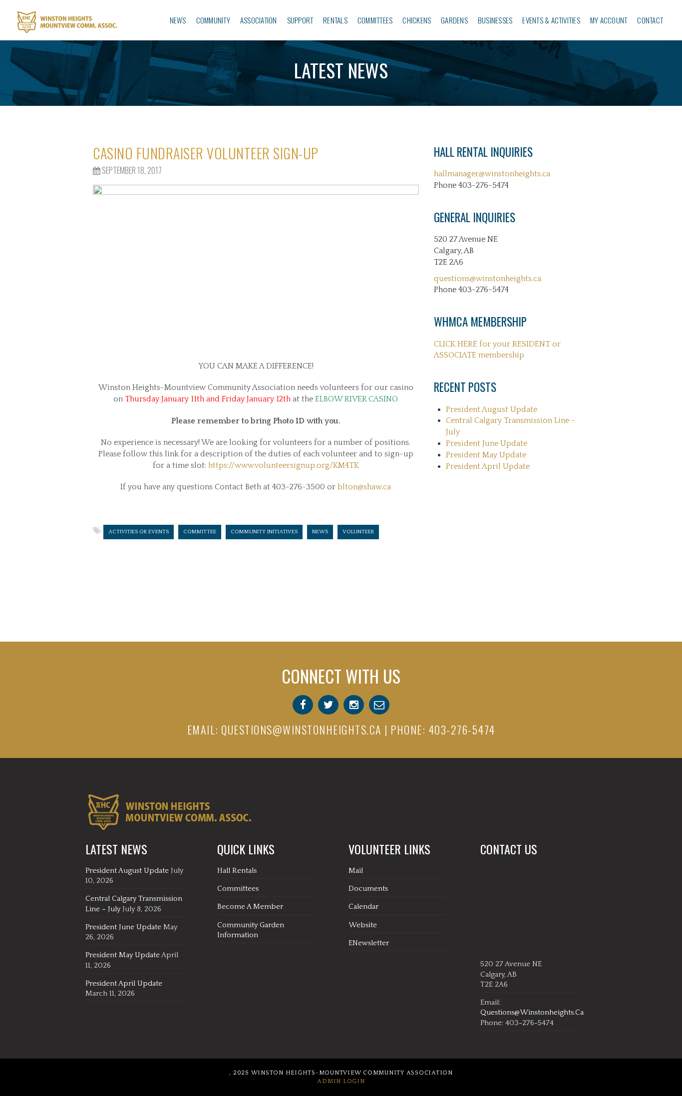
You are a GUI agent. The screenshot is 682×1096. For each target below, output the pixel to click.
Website (362, 925)
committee (199, 532)
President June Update (486, 443)
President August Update (491, 409)
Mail (355, 870)
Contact (650, 19)
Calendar (363, 906)
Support (300, 19)
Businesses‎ (495, 19)
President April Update (488, 466)
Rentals (335, 19)
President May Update (486, 454)
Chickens (416, 19)
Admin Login (340, 1081)
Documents (368, 888)
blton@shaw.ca (364, 486)
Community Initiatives (264, 532)
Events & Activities (551, 19)
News (178, 19)
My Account (608, 19)
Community (213, 19)
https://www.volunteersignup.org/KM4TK (283, 465)
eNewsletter (368, 943)
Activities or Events (138, 532)
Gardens (454, 19)
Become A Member (250, 906)
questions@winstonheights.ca (487, 278)
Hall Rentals (237, 870)
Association (258, 19)
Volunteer (358, 532)
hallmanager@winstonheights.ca (492, 173)
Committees (374, 19)
